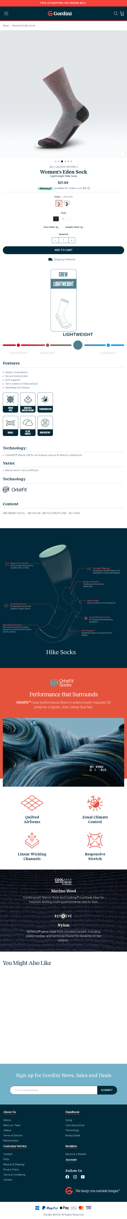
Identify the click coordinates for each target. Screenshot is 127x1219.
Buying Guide (72, 1135)
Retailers (71, 1146)
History (7, 1120)
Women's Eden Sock (22, 1039)
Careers (7, 1180)
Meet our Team (12, 1125)
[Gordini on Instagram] (75, 1177)
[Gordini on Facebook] (67, 1177)
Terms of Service (12, 1135)
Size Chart (50, 227)
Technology (72, 1130)
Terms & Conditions (14, 1175)
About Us (9, 1112)
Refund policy (11, 1140)
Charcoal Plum (67, 203)
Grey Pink (59, 203)
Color (63, 197)
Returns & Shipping (13, 1164)
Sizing (68, 1120)
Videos (7, 1130)
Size (63, 213)
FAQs (6, 1159)
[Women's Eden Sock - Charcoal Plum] (16, 1030)
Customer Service (15, 1146)
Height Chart (72, 227)
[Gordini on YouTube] (83, 1177)
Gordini (47, 1215)
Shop (6, 25)
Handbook (72, 1112)
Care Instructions (75, 1125)
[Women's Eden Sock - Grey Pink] (8, 1030)
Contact (8, 1154)
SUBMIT (107, 1090)
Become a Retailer (75, 1154)
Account (71, 1159)
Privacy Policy (11, 1169)
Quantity (63, 234)
